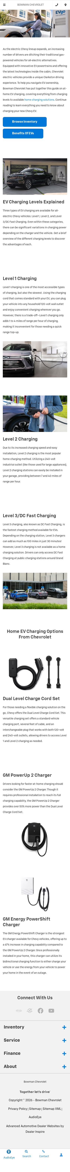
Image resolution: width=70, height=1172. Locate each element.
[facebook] (40, 1011)
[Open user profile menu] (61, 1155)
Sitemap (35, 1109)
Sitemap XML (52, 1109)
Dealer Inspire (35, 1132)
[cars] (19, 1011)
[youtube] (51, 1011)
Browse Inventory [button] (24, 121)
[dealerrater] (30, 1011)
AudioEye (35, 1117)
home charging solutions (39, 100)
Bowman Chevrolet (48, 1100)
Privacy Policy (17, 1109)
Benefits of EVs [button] (23, 133)
